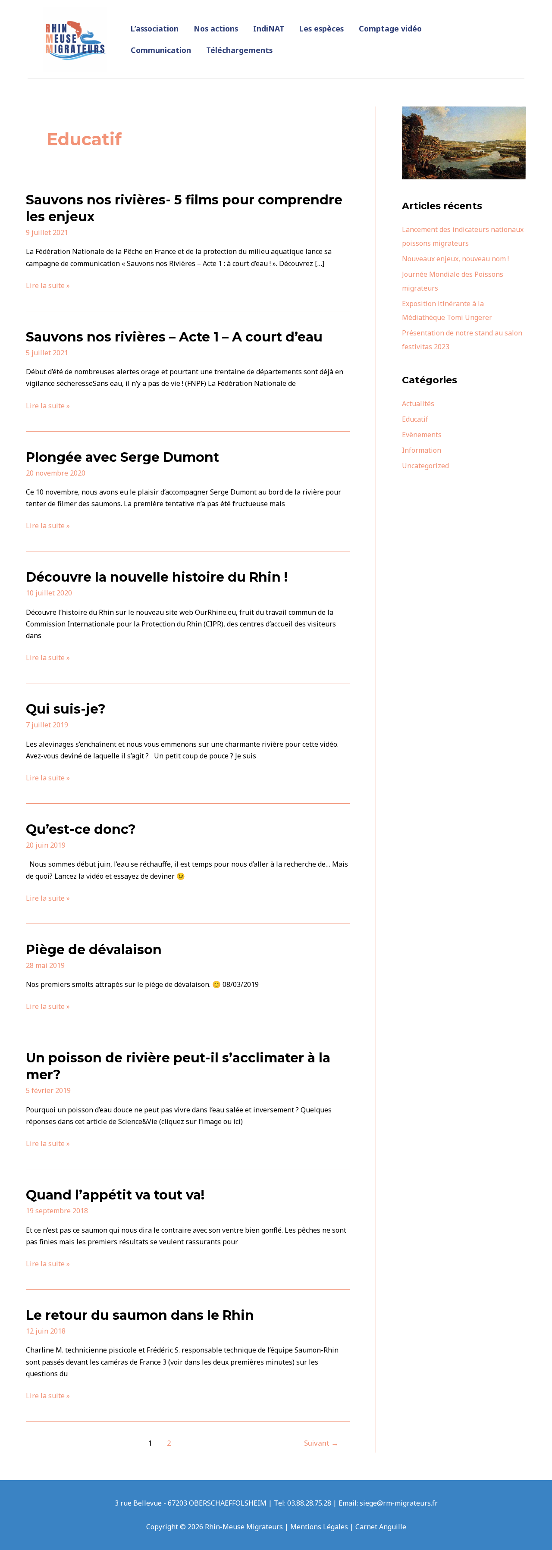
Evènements (422, 434)
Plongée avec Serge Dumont (122, 457)
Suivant (321, 1443)
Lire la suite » (48, 285)
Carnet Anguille (380, 1526)
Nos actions (216, 28)
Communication (161, 50)
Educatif (415, 419)
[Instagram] (501, 34)
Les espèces (321, 28)
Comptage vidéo (390, 28)
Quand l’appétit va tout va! (115, 1195)
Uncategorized (425, 465)
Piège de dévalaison (94, 950)
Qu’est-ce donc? (81, 829)
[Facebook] (488, 34)
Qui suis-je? (66, 709)
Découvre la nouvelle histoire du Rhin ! (157, 577)
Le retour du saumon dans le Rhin (140, 1315)
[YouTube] (490, 46)
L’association (155, 28)
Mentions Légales (319, 1526)
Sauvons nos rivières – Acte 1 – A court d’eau (174, 337)
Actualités (418, 403)
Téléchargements (239, 50)
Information (421, 450)
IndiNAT (268, 28)
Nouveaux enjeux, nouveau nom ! (455, 258)
